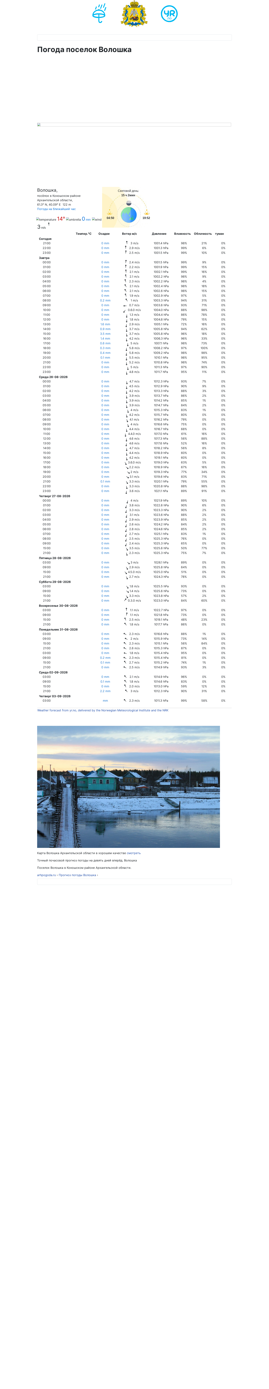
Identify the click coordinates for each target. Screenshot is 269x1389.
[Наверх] (262, 1382)
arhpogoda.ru (46, 875)
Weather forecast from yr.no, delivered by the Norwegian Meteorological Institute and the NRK (103, 710)
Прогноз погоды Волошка (78, 875)
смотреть (133, 853)
